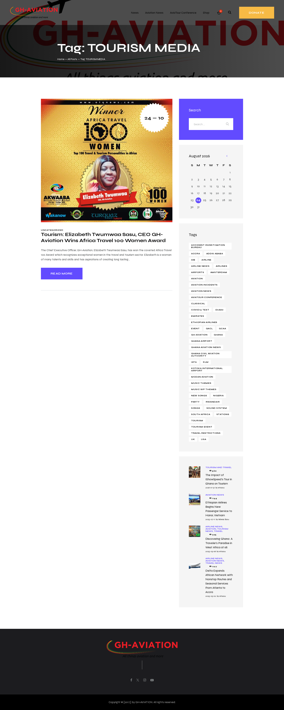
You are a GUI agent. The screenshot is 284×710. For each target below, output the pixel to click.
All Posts (72, 59)
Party (195, 402)
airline (206, 260)
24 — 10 (154, 118)
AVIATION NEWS (201, 291)
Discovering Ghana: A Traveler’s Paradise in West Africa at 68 (219, 543)
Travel (218, 531)
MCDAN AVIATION (202, 377)
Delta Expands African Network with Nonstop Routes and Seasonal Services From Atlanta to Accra (219, 581)
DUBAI (219, 310)
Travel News (213, 563)
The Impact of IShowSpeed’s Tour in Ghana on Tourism (218, 479)
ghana (218, 335)
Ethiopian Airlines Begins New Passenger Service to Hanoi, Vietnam (218, 509)
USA (203, 439)
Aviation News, (215, 561)
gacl (209, 328)
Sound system (216, 408)
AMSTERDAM (218, 272)
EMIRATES (197, 316)
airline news (200, 266)
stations (222, 414)
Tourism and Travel (218, 467)
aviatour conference (206, 297)
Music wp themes (203, 389)
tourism (197, 420)
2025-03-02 (210, 596)
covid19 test (200, 310)
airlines (221, 266)
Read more (62, 273)
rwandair (213, 402)
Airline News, (214, 526)
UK (193, 439)
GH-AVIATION (199, 335)
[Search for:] (211, 124)
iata (194, 362)
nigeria (218, 395)
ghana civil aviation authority (205, 354)
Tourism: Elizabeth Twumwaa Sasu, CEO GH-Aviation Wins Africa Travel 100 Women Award (103, 237)
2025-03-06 (210, 551)
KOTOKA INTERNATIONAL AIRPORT (207, 369)
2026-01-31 (210, 487)
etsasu (221, 487)
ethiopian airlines (204, 322)
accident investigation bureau (208, 246)
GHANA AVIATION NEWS (206, 347)
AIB (193, 260)
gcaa (222, 328)
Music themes (201, 383)
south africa (200, 414)
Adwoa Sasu (223, 519)
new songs (199, 395)
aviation (197, 278)
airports (197, 272)
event (195, 328)
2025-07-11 (210, 519)
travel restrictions (206, 433)
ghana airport (201, 341)
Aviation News (214, 495)
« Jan (226, 156)
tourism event (201, 427)
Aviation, (211, 529)
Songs (195, 408)
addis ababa (214, 253)
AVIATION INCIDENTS (204, 285)
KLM (206, 362)
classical (198, 303)
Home (60, 59)
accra (195, 253)
